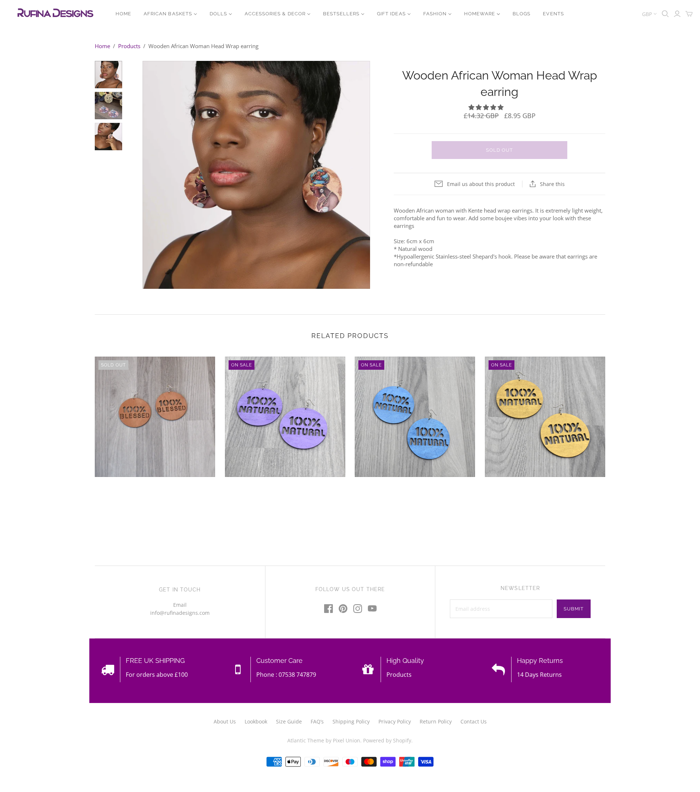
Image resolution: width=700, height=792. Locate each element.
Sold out (499, 150)
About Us (225, 721)
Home (102, 46)
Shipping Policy (351, 721)
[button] (486, 107)
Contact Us (473, 721)
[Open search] (665, 14)
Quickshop (124, 490)
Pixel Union (346, 740)
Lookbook (256, 721)
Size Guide (289, 721)
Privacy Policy (394, 721)
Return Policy (436, 721)
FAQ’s (317, 721)
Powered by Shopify (387, 740)
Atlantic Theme (305, 740)
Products (129, 46)
